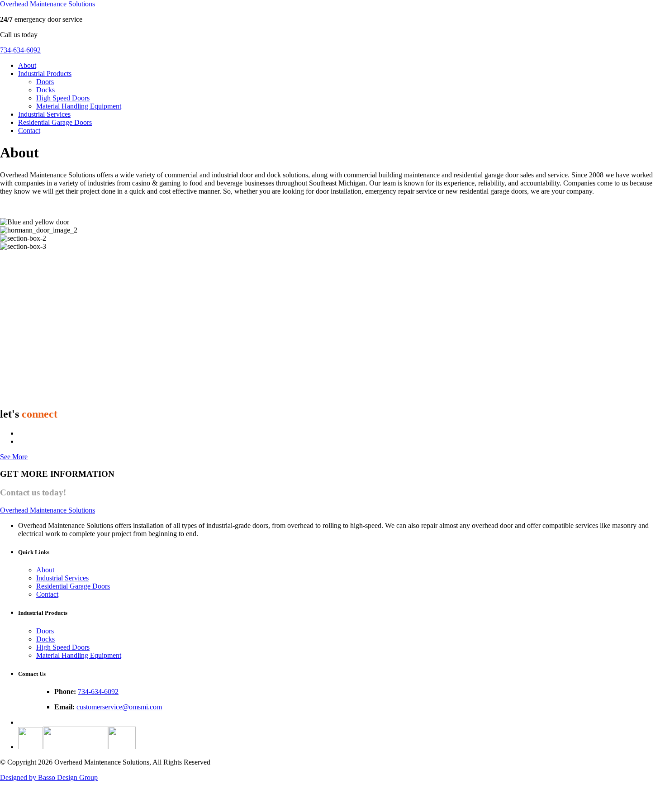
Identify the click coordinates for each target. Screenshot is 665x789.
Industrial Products (44, 73)
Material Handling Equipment (78, 106)
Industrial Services (44, 114)
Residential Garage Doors (55, 122)
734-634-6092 (20, 50)
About (27, 65)
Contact (29, 130)
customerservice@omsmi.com (119, 707)
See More (14, 457)
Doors (45, 82)
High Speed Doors (63, 98)
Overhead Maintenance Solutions (47, 4)
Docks (45, 90)
